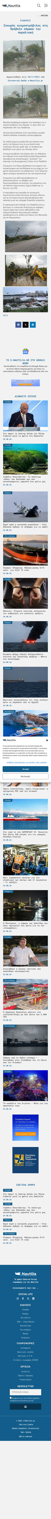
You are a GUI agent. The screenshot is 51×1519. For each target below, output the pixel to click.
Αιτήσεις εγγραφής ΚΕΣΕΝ (25, 1360)
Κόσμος (25, 1313)
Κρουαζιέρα (25, 1325)
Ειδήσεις (25, 20)
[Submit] (25, 1407)
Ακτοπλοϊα (25, 1317)
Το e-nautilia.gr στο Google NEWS (25, 361)
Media (25, 1333)
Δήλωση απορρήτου (19, 1428)
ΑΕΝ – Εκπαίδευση (25, 1321)
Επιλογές (25, 776)
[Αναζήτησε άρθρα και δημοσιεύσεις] (39, 5)
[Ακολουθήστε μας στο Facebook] (23, 1298)
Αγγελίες (25, 1371)
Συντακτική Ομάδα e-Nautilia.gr (25, 80)
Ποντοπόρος (25, 1329)
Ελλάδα (25, 1309)
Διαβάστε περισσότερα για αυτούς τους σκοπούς (27, 762)
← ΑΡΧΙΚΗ (43, 15)
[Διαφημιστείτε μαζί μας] (25, 382)
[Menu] (46, 5)
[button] (47, 740)
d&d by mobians (25, 1436)
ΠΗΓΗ (5, 315)
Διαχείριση (33, 1428)
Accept (25, 769)
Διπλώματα (25, 1348)
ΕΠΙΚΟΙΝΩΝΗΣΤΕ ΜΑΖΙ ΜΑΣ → (25, 1288)
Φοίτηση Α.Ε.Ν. (25, 1356)
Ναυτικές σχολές (25, 1352)
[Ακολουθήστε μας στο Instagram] (17, 1298)
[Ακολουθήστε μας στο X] (28, 1298)
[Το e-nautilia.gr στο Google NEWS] (25, 351)
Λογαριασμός (25, 1379)
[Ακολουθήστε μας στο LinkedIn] (33, 1298)
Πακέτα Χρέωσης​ (25, 1375)
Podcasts (25, 1337)
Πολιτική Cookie (25, 1424)
